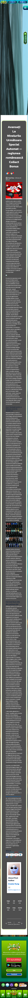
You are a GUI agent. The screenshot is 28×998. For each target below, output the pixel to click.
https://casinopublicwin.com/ (13, 796)
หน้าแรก (3, 996)
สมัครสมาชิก (8, 996)
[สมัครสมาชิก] (8, 993)
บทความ (25, 996)
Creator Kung (13, 883)
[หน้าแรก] (3, 994)
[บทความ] (25, 994)
